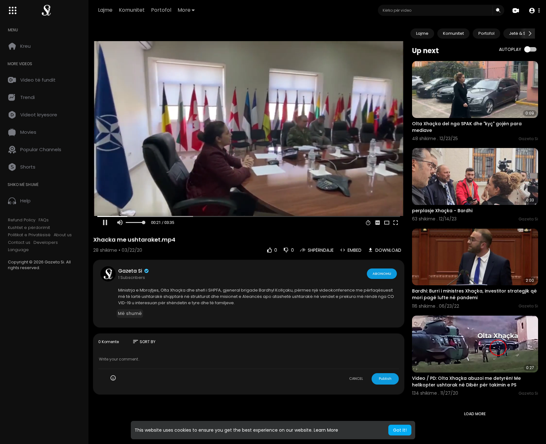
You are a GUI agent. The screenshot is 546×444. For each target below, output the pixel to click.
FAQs (44, 220)
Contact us (19, 242)
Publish (385, 378)
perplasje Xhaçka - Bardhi (442, 210)
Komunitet (132, 10)
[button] (534, 10)
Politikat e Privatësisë (29, 235)
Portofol (161, 10)
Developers (45, 242)
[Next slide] (530, 33)
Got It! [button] (400, 430)
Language (18, 250)
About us (63, 235)
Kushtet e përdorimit (29, 228)
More (184, 10)
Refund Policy (21, 220)
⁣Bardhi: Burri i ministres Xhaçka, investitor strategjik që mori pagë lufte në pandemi (474, 294)
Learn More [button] (326, 430)
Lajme (105, 10)
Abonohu (382, 273)
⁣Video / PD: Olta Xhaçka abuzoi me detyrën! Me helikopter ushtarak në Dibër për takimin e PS (466, 381)
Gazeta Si (130, 271)
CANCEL (356, 378)
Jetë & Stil (519, 33)
